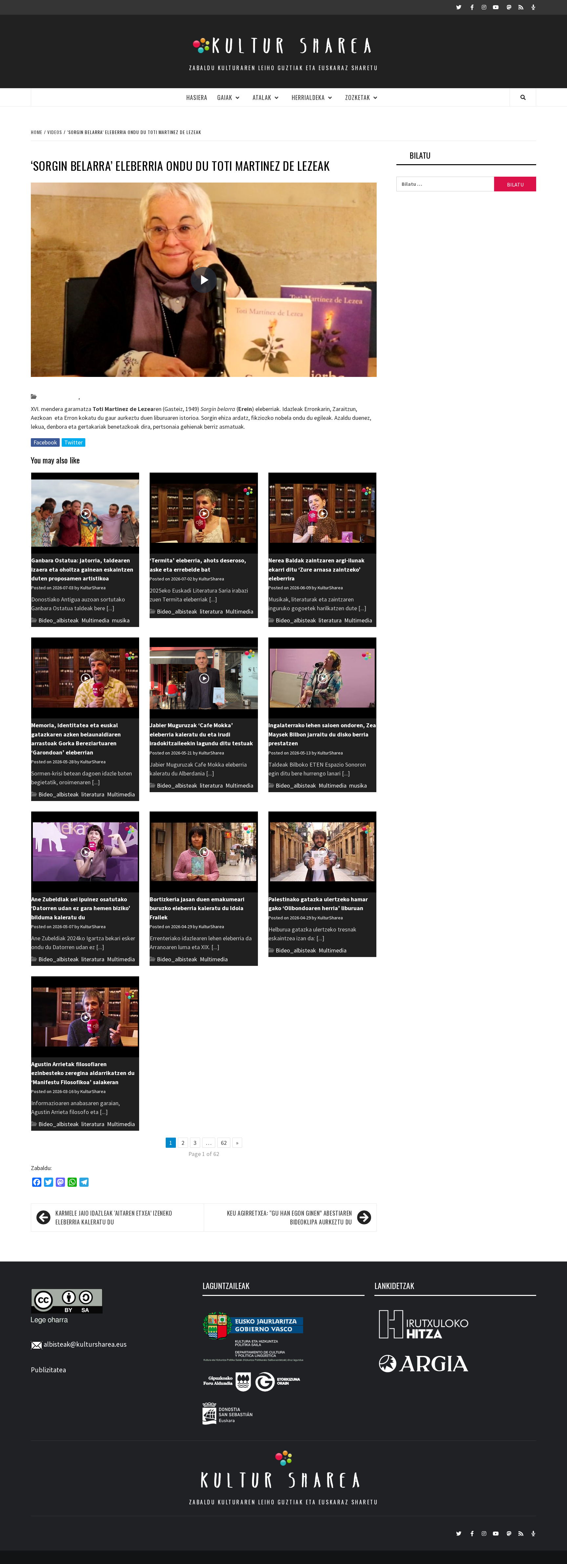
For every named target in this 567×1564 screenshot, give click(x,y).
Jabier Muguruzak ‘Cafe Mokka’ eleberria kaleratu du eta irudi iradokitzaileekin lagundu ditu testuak (201, 734)
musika (121, 620)
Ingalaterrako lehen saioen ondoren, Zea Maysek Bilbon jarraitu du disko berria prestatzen (322, 734)
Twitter (73, 442)
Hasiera (196, 97)
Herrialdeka (308, 97)
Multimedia (95, 620)
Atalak (262, 97)
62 (224, 1142)
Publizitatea (48, 1369)
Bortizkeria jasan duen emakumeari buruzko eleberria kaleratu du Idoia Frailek (197, 908)
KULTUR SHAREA (283, 1480)
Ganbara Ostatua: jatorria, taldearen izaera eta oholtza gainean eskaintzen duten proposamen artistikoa (82, 569)
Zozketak (357, 97)
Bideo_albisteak (58, 397)
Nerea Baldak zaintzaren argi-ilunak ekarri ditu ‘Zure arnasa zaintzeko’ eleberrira (316, 569)
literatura (92, 397)
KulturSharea (92, 385)
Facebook (45, 442)
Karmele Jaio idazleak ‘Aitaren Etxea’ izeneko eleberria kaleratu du (113, 1217)
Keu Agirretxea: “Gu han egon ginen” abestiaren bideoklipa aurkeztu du (289, 1217)
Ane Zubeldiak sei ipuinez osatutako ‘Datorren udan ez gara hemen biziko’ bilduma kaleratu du (80, 908)
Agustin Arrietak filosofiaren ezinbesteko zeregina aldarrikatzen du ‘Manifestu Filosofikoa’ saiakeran (83, 1073)
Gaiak (224, 97)
